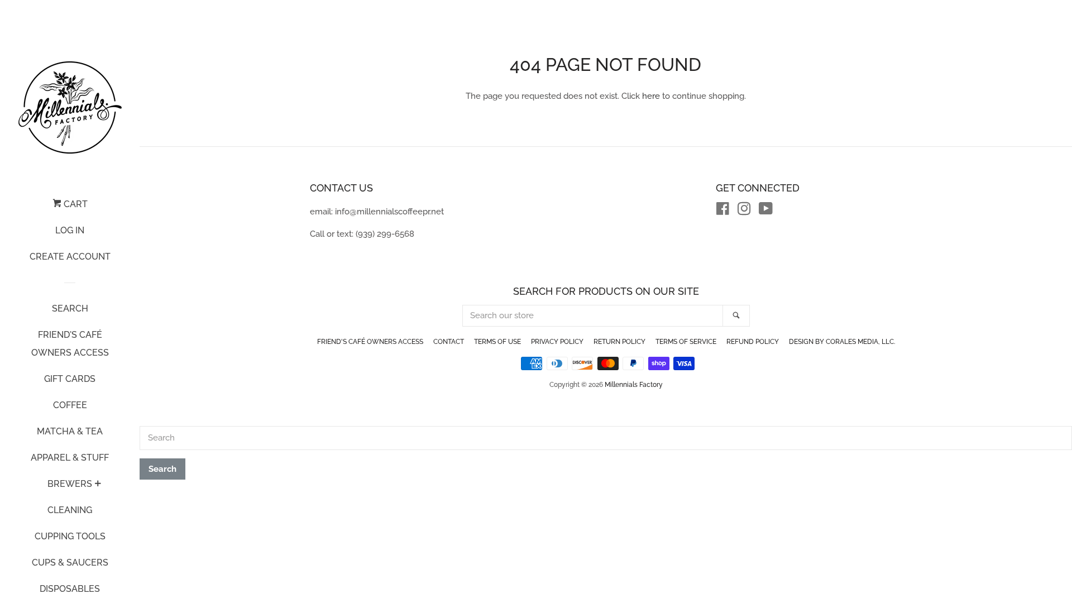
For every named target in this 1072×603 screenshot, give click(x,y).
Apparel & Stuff (70, 457)
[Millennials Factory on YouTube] (766, 211)
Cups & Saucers (70, 562)
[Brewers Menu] (97, 484)
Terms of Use (497, 342)
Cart (74, 204)
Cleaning (69, 510)
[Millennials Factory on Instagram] (744, 211)
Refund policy (752, 342)
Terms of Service (685, 342)
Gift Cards (69, 379)
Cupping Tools (70, 536)
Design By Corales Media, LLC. (842, 342)
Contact (448, 342)
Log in (69, 230)
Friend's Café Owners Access (70, 343)
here (651, 96)
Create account (70, 256)
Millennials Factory (634, 385)
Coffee (70, 405)
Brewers (69, 483)
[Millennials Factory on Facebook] (723, 211)
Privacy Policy (557, 342)
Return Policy (619, 342)
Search (70, 308)
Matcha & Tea (70, 431)
